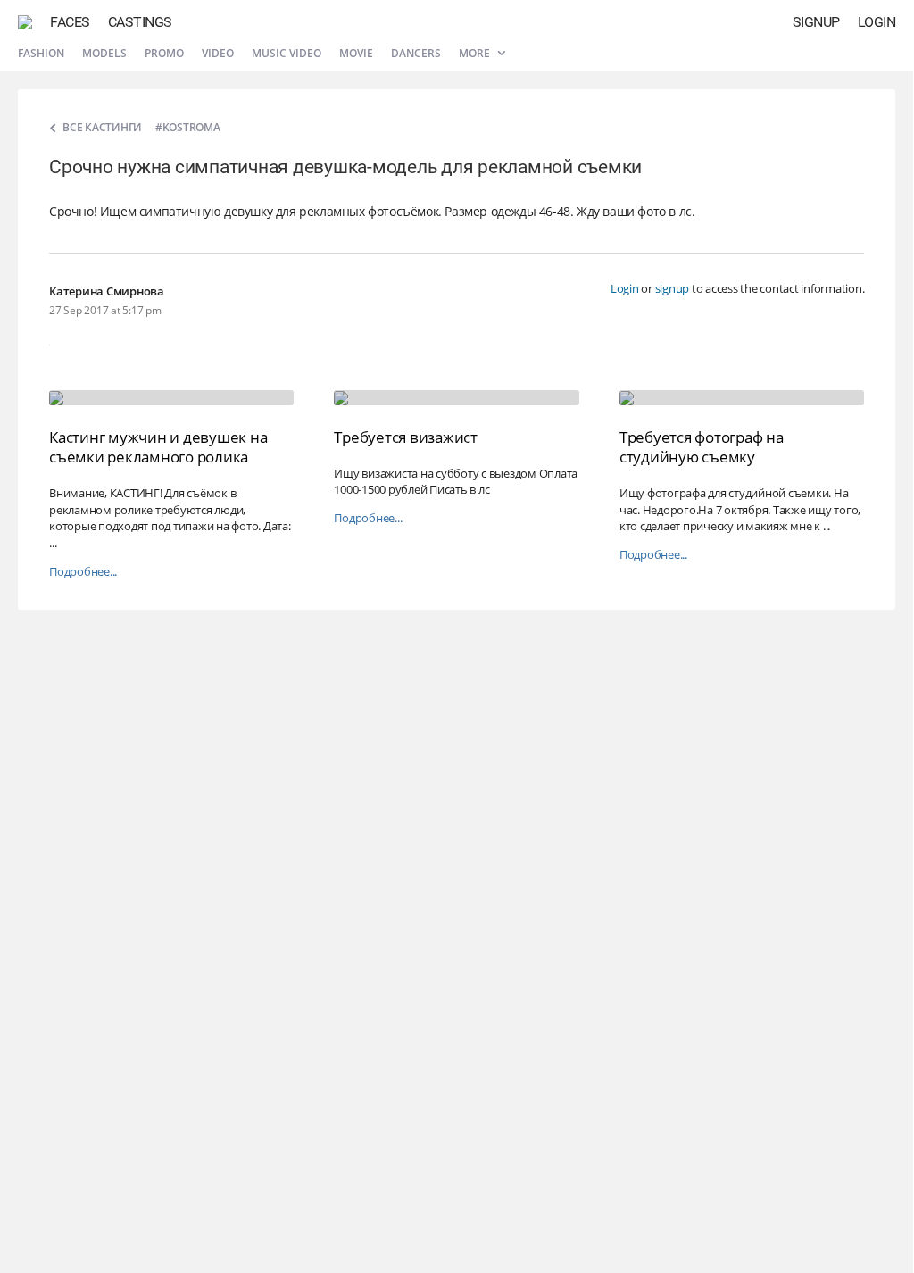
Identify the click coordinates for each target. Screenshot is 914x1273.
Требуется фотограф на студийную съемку (701, 447)
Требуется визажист (406, 437)
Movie (356, 53)
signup (672, 288)
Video (218, 53)
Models (104, 53)
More (476, 53)
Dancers (416, 53)
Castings (140, 21)
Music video (286, 53)
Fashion (41, 53)
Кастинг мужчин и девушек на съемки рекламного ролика (158, 447)
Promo (164, 53)
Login (877, 21)
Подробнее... (83, 571)
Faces (70, 21)
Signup (816, 21)
